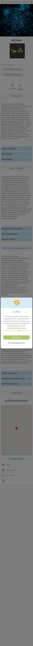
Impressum (24, 330)
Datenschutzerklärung (11, 330)
